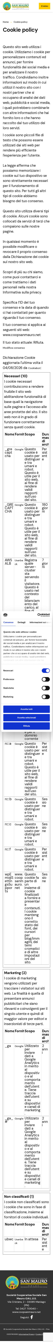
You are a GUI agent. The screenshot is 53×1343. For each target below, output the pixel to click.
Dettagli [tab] (21, 622)
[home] (16, 6)
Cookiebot (34, 368)
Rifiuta (26, 726)
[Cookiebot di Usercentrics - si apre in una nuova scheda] (38, 615)
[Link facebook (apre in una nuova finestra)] (32, 1317)
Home (6, 22)
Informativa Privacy (26, 1334)
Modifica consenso (14, 348)
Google (19, 449)
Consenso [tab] (8, 622)
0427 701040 (28, 1308)
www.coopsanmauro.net (26, 1312)
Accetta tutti (26, 709)
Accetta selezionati (26, 717)
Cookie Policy (41, 1334)
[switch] (46, 679)
